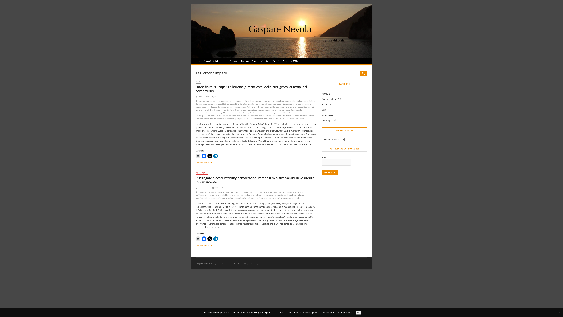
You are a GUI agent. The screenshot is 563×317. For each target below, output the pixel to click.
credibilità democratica (268, 192)
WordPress (238, 264)
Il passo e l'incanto (221, 110)
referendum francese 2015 (239, 116)
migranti (272, 110)
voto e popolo (300, 119)
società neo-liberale (208, 119)
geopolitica (302, 107)
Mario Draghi (234, 110)
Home (224, 61)
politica (277, 113)
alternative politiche (225, 101)
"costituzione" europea (208, 101)
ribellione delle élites (281, 116)
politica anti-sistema (289, 113)
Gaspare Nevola (203, 97)
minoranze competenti (286, 110)
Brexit (264, 101)
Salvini (257, 198)
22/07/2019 (219, 188)
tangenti (276, 198)
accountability (204, 192)
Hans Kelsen (208, 110)
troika (278, 119)
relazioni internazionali (235, 198)
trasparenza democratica (291, 198)
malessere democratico (264, 195)
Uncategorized (329, 120)
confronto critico (251, 192)
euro (208, 107)
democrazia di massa (264, 104)
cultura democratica (286, 192)
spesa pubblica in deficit (244, 119)
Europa (214, 107)
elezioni (301, 104)
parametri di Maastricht (238, 113)
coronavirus (208, 104)
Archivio (276, 61)
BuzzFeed (240, 192)
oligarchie (209, 113)
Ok (358, 312)
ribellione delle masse (298, 116)
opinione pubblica (221, 113)
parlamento (208, 198)
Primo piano (244, 61)
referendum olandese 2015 (262, 116)
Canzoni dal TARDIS (291, 61)
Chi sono (233, 61)
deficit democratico (247, 104)
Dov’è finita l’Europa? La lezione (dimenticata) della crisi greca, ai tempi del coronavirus (251, 89)
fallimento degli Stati (255, 107)
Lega (231, 195)
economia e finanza (281, 104)
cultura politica (233, 104)
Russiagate (249, 198)
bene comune (255, 101)
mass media (278, 195)
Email (325, 157)
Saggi (268, 61)
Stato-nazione (269, 119)
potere (213, 116)
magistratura (249, 195)
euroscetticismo (240, 107)
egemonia (293, 104)
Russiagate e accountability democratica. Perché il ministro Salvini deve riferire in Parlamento (255, 180)
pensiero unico (268, 113)
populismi (206, 116)
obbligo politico (290, 195)
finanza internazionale (288, 107)
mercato (244, 110)
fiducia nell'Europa (271, 107)
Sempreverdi (257, 61)
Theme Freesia (227, 264)
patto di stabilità (254, 113)
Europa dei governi (225, 107)
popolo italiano (219, 198)
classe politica (297, 101)
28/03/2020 (219, 97)
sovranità (230, 119)
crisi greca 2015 (220, 104)
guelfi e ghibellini (221, 195)
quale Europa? (222, 116)
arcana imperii (240, 101)
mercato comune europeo (258, 110)
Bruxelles (271, 101)
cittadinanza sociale (283, 101)
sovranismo (221, 119)
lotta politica (238, 195)
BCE (248, 101)
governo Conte (208, 195)
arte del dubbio (229, 192)
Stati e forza (259, 119)
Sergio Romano (267, 198)
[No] (559, 312)
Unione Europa (288, 119)
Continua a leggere (207, 162)
